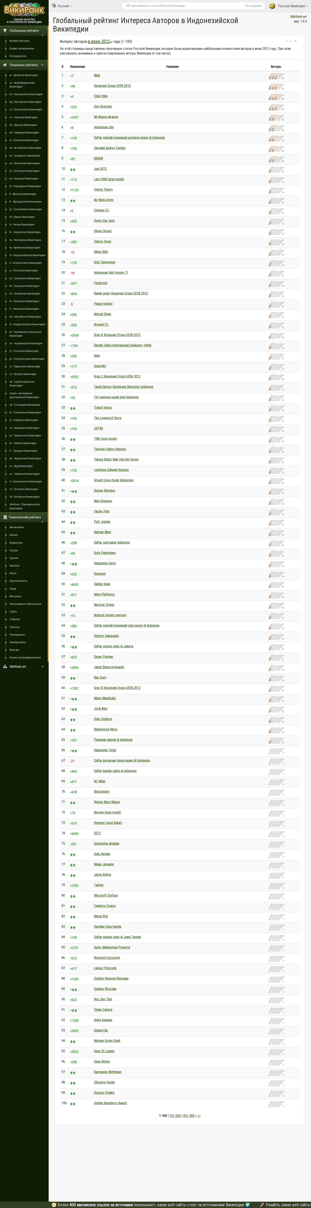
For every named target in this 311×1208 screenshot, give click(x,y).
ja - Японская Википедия (24, 270)
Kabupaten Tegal (105, 750)
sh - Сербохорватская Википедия (22, 383)
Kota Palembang (105, 553)
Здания (14, 558)
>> (199, 1116)
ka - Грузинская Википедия (25, 278)
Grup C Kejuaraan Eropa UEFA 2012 (117, 376)
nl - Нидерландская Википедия (27, 324)
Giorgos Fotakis (104, 1093)
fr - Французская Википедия (25, 201)
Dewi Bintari (102, 1061)
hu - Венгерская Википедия (25, 240)
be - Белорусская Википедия (26, 94)
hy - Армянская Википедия (25, 247)
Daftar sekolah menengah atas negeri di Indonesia (126, 625)
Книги (13, 573)
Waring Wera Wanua (107, 802)
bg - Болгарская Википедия (25, 101)
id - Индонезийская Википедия (27, 255)
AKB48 (98, 158)
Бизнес (14, 534)
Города (14, 550)
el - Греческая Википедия (24, 140)
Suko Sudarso (103, 719)
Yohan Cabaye (103, 1010)
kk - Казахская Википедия (24, 285)
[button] (286, 41)
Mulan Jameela (104, 864)
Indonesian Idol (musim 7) (111, 273)
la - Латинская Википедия (24, 301)
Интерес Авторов (19, 40)
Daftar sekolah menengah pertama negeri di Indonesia (129, 138)
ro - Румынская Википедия (25, 366)
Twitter (99, 885)
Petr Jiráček (102, 522)
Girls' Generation (104, 262)
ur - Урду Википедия (21, 466)
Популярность (18, 56)
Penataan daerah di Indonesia (113, 740)
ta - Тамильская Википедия (25, 435)
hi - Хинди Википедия (22, 224)
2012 (97, 833)
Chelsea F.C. (102, 210)
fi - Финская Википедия (23, 194)
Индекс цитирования (22, 48)
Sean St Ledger (104, 1051)
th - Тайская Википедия (23, 443)
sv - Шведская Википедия (24, 427)
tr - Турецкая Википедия (23, 450)
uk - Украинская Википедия (25, 458)
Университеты (18, 642)
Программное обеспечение (25, 603)
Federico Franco (105, 906)
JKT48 (98, 428)
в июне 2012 (99, 41)
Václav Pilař (101, 511)
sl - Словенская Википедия (25, 412)
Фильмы (14, 649)
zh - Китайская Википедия (25, 496)
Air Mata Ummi (103, 200)
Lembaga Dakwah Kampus (111, 470)
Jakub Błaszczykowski (109, 667)
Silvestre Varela (104, 1082)
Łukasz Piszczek (105, 968)
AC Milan (99, 781)
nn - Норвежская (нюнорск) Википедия (25, 333)
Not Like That (103, 999)
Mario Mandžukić (105, 698)
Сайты (13, 611)
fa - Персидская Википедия (25, 186)
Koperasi (100, 574)
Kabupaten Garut (105, 563)
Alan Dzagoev (103, 501)
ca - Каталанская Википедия (26, 109)
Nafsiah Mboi (102, 532)
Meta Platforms (104, 594)
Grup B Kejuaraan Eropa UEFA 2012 (117, 688)
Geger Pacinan (103, 657)
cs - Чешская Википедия (24, 117)
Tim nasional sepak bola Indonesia (116, 397)
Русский (63, 6)
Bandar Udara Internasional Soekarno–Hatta (122, 345)
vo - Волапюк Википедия (24, 489)
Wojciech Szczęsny (107, 958)
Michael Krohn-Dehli (107, 1041)
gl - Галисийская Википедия (26, 209)
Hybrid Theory (103, 189)
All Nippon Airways (106, 117)
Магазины (15, 596)
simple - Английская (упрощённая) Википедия (24, 395)
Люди (13, 588)
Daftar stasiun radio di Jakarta (113, 646)
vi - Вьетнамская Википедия (26, 481)
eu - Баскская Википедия (24, 178)
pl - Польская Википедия (24, 351)
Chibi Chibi (100, 96)
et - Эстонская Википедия (24, 170)
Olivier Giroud (102, 231)
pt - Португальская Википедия (27, 358)
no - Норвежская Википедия (26, 343)
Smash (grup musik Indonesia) (113, 480)
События (15, 619)
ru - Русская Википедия (23, 374)
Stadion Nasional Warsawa (111, 978)
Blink (97, 75)
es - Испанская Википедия (25, 163)
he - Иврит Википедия (22, 216)
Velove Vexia (102, 241)
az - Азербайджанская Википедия (22, 84)
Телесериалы (17, 634)
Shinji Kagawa (103, 1020)
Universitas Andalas (106, 843)
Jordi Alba (100, 709)
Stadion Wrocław (105, 989)
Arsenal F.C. (101, 324)
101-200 (175, 1116)
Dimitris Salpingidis (106, 636)
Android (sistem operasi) (110, 615)
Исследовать (253, 5)
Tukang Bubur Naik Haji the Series (116, 459)
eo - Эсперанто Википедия (25, 155)
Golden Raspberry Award (110, 1103)
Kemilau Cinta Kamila (107, 927)
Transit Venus (103, 407)
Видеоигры (16, 542)
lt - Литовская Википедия (24, 308)
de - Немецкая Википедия (24, 132)
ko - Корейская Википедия (25, 293)
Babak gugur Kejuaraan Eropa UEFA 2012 (121, 293)
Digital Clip (101, 1030)
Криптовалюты (18, 580)
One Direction (103, 106)
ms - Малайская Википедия (25, 316)
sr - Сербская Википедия (24, 420)
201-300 (188, 1116)
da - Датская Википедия (23, 124)
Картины (14, 565)
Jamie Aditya (102, 875)
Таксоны (14, 627)
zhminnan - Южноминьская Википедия (25, 506)
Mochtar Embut (104, 605)
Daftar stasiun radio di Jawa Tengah (117, 937)
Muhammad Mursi (105, 729)
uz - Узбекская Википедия (25, 473)
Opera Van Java (104, 221)
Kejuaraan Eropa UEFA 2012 (112, 86)
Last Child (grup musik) (109, 179)
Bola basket (101, 792)
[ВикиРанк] (24, 9)
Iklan (97, 356)
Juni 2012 (100, 169)
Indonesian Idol (104, 127)
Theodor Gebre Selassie (110, 449)
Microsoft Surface (106, 895)
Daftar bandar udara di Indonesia (115, 771)
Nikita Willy (101, 252)
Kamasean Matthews (107, 1072)
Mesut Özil (101, 916)
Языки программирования (25, 657)
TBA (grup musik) (105, 439)
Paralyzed (100, 283)
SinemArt (100, 366)
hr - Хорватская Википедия (25, 232)
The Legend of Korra (107, 418)
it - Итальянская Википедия (26, 262)
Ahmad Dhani (102, 314)
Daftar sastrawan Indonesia (112, 542)
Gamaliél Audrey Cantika (109, 148)
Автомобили (17, 527)
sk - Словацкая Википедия (25, 404)
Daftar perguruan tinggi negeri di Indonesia (122, 760)
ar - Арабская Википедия (24, 75)
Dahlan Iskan (102, 584)
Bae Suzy (100, 677)
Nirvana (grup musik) (107, 812)
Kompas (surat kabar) (108, 823)
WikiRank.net (298, 17)
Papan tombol (103, 304)
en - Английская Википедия (25, 147)
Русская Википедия (291, 6)
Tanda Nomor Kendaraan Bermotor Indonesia (123, 387)
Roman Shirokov (104, 491)
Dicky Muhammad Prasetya (112, 947)
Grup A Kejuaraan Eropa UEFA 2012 (117, 335)
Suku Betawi (102, 854)
